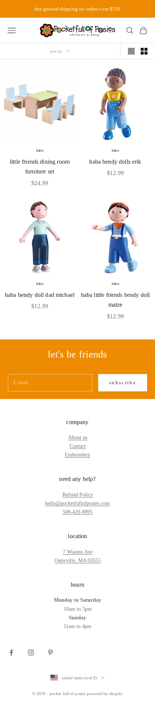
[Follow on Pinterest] (50, 652)
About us (77, 437)
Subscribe (122, 382)
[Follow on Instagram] (31, 652)
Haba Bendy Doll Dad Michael (39, 295)
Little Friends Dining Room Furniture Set (40, 166)
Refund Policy (77, 494)
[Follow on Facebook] (11, 652)
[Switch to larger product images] (131, 51)
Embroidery (77, 455)
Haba (39, 150)
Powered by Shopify (105, 693)
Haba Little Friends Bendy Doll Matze (115, 300)
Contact (78, 446)
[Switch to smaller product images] (144, 51)
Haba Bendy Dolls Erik (115, 161)
